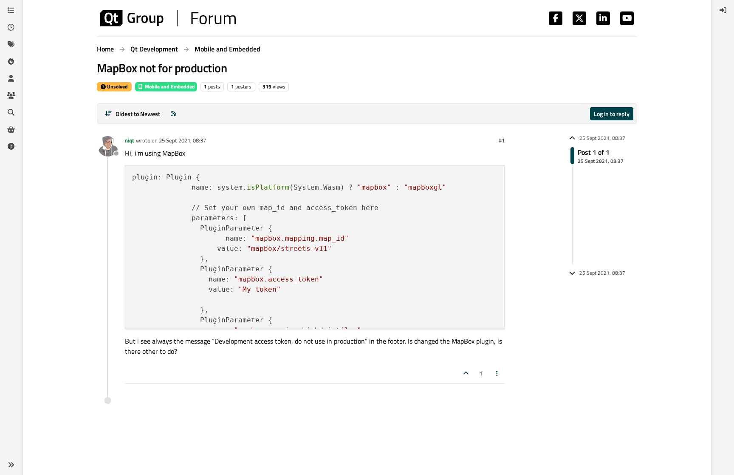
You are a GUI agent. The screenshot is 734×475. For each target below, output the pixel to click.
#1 (502, 140)
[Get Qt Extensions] (11, 129)
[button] (11, 465)
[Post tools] (497, 373)
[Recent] (11, 27)
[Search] (11, 112)
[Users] (11, 78)
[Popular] (11, 61)
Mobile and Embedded (169, 86)
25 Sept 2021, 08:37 (182, 140)
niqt (129, 140)
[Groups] (11, 95)
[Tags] (11, 44)
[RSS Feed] (173, 113)
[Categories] (11, 10)
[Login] (723, 10)
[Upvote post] (466, 373)
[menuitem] (723, 10)
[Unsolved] (11, 146)
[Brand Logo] (168, 18)
